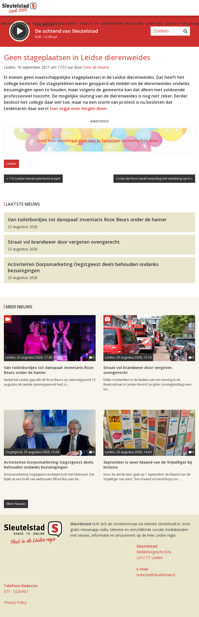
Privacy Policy (15, 602)
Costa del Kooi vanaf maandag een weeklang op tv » (154, 178)
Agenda (23, 23)
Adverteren (111, 23)
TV (96, 23)
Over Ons (154, 23)
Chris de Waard (96, 67)
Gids (36, 23)
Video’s (86, 23)
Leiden (11, 163)
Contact (173, 23)
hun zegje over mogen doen (78, 108)
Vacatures (134, 23)
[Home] (19, 6)
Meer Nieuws (15, 504)
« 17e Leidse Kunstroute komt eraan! (33, 178)
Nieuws (7, 23)
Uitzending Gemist (59, 23)
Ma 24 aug (190, 23)
